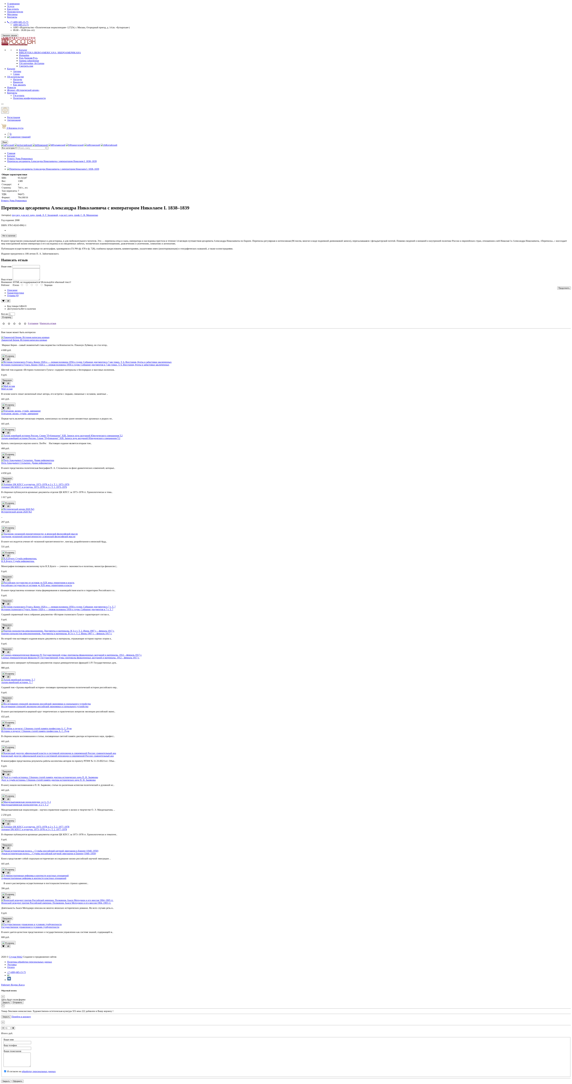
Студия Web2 (15, 957)
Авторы (17, 71)
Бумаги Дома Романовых (20, 158)
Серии (16, 74)
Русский (10, 145)
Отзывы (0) (13, 295)
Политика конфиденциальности (29, 98)
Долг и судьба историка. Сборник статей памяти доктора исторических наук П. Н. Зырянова (48, 780)
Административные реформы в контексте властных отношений (33, 878)
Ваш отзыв (6, 279)
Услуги (10, 6)
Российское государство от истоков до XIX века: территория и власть (36, 585)
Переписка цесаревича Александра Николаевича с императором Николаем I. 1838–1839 (52, 161)
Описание (12, 290)
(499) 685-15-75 (21, 25)
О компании (13, 3)
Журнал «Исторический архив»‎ (23, 90)
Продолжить (564, 288)
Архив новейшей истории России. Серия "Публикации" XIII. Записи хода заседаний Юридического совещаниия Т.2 (60, 438)
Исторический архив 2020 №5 (16, 512)
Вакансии (18, 82)
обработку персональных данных (39, 1071)
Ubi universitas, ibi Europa (31, 63)
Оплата (11, 967)
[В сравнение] (8, 300)
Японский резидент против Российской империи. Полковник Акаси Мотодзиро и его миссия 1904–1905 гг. (56, 903)
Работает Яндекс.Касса (13, 985)
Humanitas (24, 55)
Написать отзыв (48, 323)
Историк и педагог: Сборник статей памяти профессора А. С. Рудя (35, 731)
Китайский (111, 145)
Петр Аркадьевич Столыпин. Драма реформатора (26, 463)
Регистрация (13, 117)
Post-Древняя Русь (28, 58)
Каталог (23, 50)
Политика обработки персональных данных (29, 962)
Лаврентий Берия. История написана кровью (24, 340)
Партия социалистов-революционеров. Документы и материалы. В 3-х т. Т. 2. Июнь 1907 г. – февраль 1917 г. (56, 633)
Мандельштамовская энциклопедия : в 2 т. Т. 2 (24, 804)
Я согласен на (31, 1071)
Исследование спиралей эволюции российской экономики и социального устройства (44, 706)
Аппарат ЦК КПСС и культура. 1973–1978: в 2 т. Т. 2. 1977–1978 (34, 829)
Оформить (17, 1081)
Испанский (94, 145)
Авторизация (14, 120)
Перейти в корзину (21, 1016)
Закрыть (6, 1002)
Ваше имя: (6, 266)
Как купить (13, 9)
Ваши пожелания (12, 1051)
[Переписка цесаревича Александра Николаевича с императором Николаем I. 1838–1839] (53, 169)
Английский (25, 145)
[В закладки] (3, 300)
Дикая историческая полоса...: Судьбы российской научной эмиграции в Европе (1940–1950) (48, 853)
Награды (17, 79)
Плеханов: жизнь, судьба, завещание (19, 413)
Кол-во (4, 314)
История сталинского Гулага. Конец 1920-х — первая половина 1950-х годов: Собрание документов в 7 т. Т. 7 (57, 609)
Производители (15, 11)
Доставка (12, 964)
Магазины (12, 14)
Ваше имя (9, 1039)
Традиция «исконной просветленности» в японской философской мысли (38, 536)
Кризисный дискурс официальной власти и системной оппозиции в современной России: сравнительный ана (57, 756)
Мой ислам (7, 389)
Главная (11, 153)
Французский (77, 145)
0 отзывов (33, 323)
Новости (11, 87)
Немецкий (42, 145)
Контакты (12, 17)
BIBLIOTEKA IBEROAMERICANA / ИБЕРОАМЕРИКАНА (50, 52)
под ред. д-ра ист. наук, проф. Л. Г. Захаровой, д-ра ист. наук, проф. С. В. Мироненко (55, 215)
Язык (4, 142)
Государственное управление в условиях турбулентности (30, 927)
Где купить (18, 95)
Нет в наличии (8, 236)
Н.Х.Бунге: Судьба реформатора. (18, 561)
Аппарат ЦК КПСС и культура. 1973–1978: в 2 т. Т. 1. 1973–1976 (34, 487)
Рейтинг (5, 285)
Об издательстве (15, 76)
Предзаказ (7, 380)
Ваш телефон (10, 1045)
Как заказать (19, 84)
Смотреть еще (26, 66)
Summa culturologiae (29, 60)
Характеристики (15, 293)
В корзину (6, 317)
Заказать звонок (9, 35)
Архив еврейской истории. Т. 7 (17, 682)
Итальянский (58, 145)
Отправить (17, 1002)
